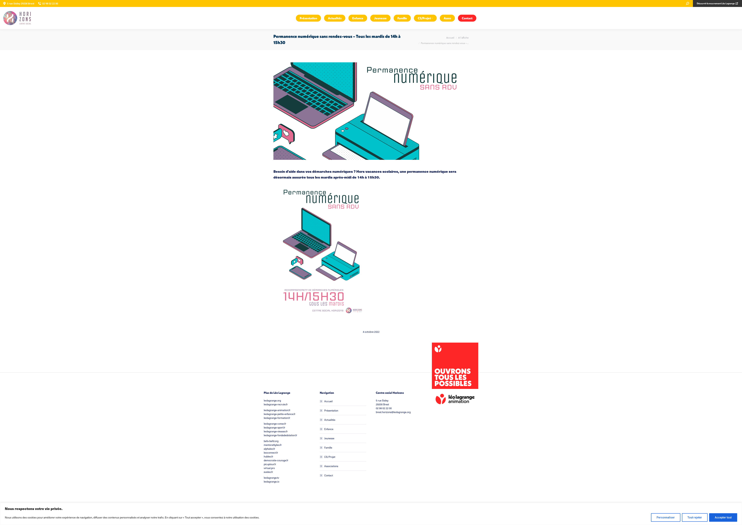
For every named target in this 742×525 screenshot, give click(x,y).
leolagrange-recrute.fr (276, 404)
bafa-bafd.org (271, 441)
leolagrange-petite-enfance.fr (279, 414)
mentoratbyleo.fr (273, 445)
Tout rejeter (695, 517)
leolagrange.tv (271, 477)
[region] (371, 514)
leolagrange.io (271, 481)
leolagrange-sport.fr (274, 427)
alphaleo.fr (269, 448)
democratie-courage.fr (276, 460)
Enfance (328, 429)
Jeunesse (329, 438)
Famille (328, 447)
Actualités (329, 420)
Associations (331, 466)
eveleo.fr (268, 472)
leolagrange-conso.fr (275, 423)
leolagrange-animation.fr (277, 410)
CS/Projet (329, 457)
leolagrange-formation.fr (277, 418)
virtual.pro (269, 468)
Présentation (331, 410)
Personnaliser (666, 517)
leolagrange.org (272, 400)
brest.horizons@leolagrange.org (393, 412)
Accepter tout (723, 517)
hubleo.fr (268, 456)
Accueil (328, 401)
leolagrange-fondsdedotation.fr (280, 435)
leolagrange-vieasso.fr (276, 431)
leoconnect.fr (271, 452)
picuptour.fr (270, 464)
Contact (328, 475)
